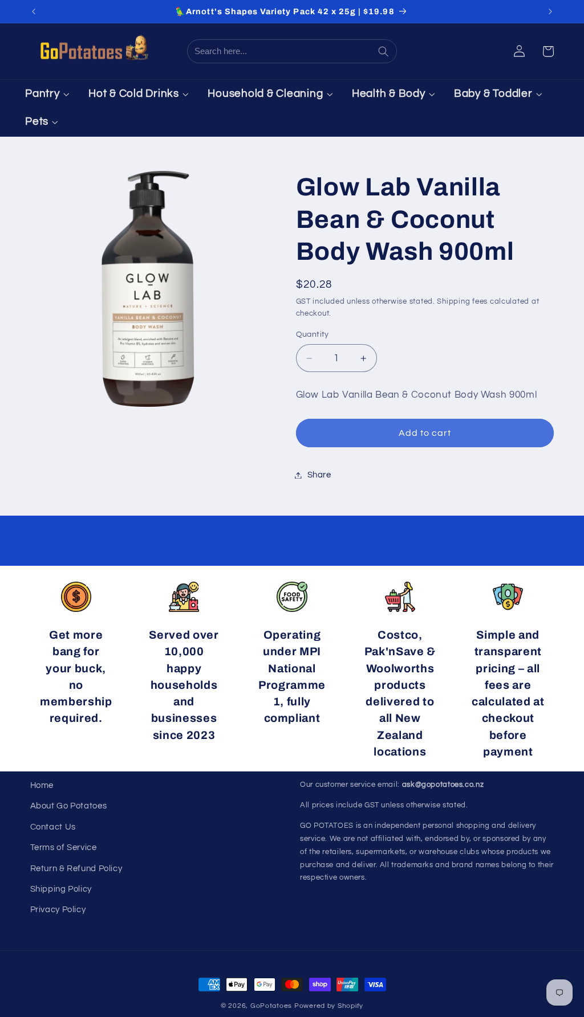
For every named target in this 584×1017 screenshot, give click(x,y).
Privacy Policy (58, 909)
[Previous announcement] (33, 11)
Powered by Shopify (328, 1006)
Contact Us (53, 827)
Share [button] (319, 475)
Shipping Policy (61, 889)
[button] (548, 51)
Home (42, 785)
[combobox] (281, 51)
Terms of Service (63, 847)
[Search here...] (384, 51)
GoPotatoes (271, 1006)
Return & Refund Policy (76, 868)
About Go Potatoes (68, 806)
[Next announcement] (550, 11)
